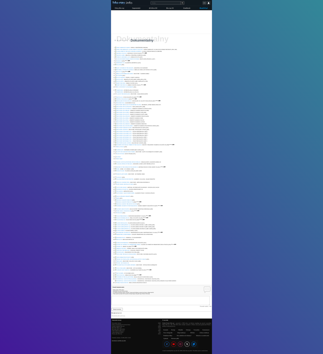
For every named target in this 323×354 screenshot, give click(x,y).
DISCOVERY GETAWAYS (122, 129)
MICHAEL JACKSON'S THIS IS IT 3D (124, 202)
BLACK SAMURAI (120, 77)
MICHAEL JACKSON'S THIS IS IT (124, 200)
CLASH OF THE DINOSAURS (123, 94)
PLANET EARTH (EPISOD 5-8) (123, 226)
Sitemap (188, 330)
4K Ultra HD (153, 8)
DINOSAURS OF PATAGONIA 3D (123, 101)
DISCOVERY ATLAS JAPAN (122, 122)
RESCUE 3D (119, 239)
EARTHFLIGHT (119, 150)
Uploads (165, 338)
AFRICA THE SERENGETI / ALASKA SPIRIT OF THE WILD (129, 49)
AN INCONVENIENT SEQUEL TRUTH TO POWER (127, 59)
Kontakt (165, 330)
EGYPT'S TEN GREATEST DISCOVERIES (125, 151)
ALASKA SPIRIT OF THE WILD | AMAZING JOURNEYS (128, 51)
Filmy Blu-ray (119, 8)
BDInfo (192, 332)
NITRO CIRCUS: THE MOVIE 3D (123, 210)
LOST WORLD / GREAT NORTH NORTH (125, 193)
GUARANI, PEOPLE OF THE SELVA (124, 163)
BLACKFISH (119, 75)
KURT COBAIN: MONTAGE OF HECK (124, 184)
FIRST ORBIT (119, 158)
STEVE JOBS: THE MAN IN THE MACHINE (126, 254)
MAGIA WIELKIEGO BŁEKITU (123, 196)
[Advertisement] (161, 22)
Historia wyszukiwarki (202, 335)
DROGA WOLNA (120, 146)
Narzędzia (196, 330)
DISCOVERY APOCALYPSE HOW (124, 106)
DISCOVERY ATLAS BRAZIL (122, 110)
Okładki (180, 330)
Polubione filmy (167, 335)
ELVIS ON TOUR (120, 153)
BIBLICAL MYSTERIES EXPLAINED (124, 73)
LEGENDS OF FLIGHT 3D (122, 189)
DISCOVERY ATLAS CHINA (122, 112)
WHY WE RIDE (119, 273)
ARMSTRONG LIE (120, 62)
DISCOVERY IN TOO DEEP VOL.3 (124, 135)
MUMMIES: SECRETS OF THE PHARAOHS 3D (126, 205)
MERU (117, 198)
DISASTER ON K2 (120, 102)
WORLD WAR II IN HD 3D (122, 282)
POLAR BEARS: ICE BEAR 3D (123, 232)
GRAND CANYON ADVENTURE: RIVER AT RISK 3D (128, 162)
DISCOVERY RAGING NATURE (123, 143)
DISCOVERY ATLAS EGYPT (122, 114)
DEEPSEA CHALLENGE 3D (122, 99)
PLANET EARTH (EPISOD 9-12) (123, 228)
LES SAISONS (119, 191)
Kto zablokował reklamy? (184, 335)
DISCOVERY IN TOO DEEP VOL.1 (124, 131)
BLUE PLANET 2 (120, 81)
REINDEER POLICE (120, 237)
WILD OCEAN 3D (120, 275)
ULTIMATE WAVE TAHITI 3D (122, 270)
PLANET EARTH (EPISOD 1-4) (123, 224)
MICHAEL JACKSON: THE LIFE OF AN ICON (126, 203)
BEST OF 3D (119, 71)
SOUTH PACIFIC (120, 252)
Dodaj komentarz (117, 309)
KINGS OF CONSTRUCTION (122, 182)
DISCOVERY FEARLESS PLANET (124, 127)
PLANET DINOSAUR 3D (121, 223)
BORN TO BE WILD (120, 83)
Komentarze (205, 330)
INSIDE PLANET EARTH (121, 174)
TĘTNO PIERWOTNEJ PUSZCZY (123, 257)
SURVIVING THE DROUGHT (123, 250)
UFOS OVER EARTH (121, 268)
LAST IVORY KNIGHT (121, 187)
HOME (117, 169)
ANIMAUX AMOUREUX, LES (123, 57)
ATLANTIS (118, 64)
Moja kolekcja (181, 332)
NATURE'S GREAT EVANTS (122, 209)
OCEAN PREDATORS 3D (122, 216)
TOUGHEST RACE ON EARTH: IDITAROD (125, 265)
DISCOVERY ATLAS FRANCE (123, 116)
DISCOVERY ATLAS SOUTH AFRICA (124, 125)
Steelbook (186, 8)
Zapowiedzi (136, 8)
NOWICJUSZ (119, 212)
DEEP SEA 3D (119, 97)
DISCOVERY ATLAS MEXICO (123, 123)
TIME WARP (119, 261)
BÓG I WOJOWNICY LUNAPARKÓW (124, 87)
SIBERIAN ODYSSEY (121, 248)
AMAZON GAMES (120, 55)
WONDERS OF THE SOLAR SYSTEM (124, 277)
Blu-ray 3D (170, 8)
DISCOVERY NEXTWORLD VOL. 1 (124, 137)
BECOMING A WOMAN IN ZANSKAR (125, 69)
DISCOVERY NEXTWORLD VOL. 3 (124, 141)
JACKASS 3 (119, 177)
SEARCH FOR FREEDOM (122, 242)
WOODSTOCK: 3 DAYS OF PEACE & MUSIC (126, 279)
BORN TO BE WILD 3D (121, 85)
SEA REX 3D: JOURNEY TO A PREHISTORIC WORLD (128, 244)
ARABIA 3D (119, 60)
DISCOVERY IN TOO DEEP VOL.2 (124, 133)
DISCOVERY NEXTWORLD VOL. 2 (124, 139)
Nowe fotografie (167, 332)
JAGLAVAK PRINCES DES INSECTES (124, 179)
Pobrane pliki (175, 338)
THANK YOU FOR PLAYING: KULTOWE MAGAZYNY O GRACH (131, 259)
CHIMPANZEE (119, 90)
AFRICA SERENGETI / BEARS (123, 47)
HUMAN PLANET (120, 170)
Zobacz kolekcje (204, 332)
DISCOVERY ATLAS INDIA (122, 118)
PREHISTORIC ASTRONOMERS (123, 234)
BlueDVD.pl (204, 8)
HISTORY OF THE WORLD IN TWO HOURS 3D (127, 167)
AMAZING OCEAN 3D (121, 53)
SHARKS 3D (119, 246)
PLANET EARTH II (120, 230)
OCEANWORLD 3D (120, 219)
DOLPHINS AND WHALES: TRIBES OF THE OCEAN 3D (128, 144)
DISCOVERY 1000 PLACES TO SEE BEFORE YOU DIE (128, 104)
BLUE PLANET (119, 79)
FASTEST (118, 157)
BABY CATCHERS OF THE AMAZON (124, 67)
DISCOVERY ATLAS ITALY (122, 120)
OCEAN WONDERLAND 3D (122, 217)
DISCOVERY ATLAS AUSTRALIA (123, 108)
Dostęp (173, 330)
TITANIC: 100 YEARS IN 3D (122, 263)
